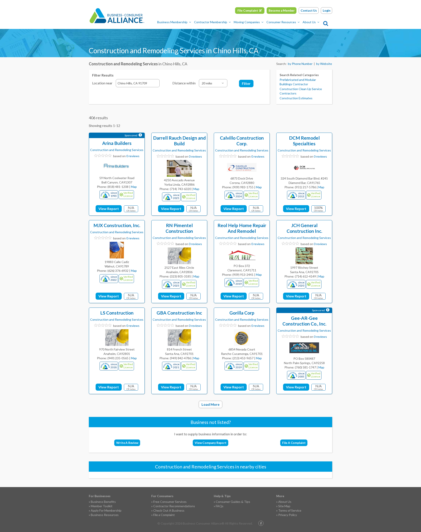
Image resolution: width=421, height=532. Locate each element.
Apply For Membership (106, 510)
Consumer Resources (281, 22)
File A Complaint (294, 443)
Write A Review (127, 443)
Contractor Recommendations (174, 506)
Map (134, 187)
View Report (108, 208)
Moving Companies (247, 22)
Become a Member (282, 10)
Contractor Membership (210, 22)
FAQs (219, 506)
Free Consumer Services (170, 502)
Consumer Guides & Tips (233, 502)
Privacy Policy (287, 515)
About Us (309, 22)
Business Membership (172, 22)
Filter (246, 83)
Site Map (284, 506)
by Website (324, 64)
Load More (210, 404)
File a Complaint (164, 515)
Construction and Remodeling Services (116, 150)
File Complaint (247, 10)
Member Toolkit (101, 506)
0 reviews (132, 156)
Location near (102, 83)
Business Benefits (103, 502)
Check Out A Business (168, 510)
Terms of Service (289, 510)
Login (326, 10)
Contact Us (309, 10)
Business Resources (105, 515)
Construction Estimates (296, 98)
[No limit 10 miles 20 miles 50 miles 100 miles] (213, 83)
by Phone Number (300, 64)
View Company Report (210, 443)
